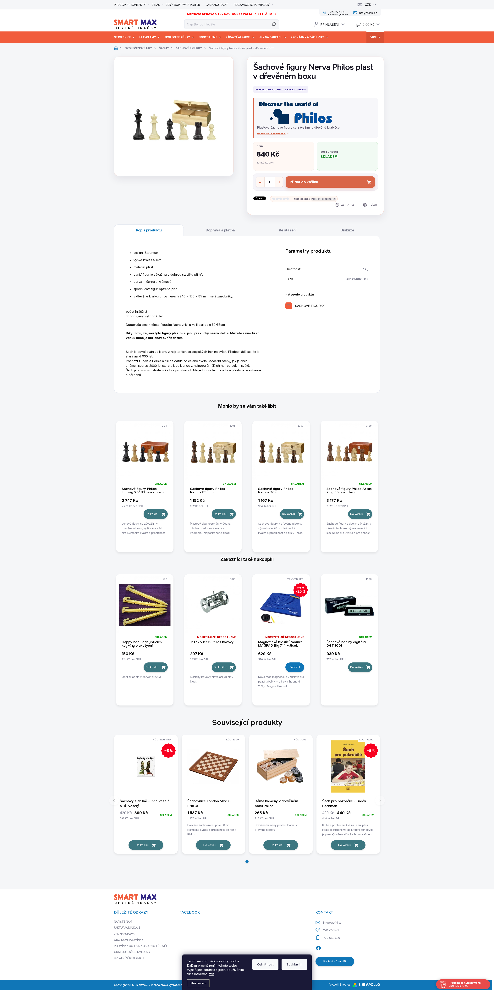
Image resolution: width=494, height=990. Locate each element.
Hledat (274, 24)
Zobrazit (294, 667)
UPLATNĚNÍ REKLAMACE (129, 958)
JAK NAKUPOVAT (217, 4)
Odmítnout (265, 964)
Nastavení (198, 983)
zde (211, 974)
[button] (247, 861)
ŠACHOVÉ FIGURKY (310, 306)
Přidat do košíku (304, 182)
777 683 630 (331, 937)
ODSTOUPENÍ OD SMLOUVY (132, 952)
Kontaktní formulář (334, 961)
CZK (368, 5)
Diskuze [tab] (347, 230)
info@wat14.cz (332, 922)
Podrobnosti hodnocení (323, 199)
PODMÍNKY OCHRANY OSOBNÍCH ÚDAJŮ (140, 946)
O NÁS (155, 4)
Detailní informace (271, 133)
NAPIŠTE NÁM (123, 921)
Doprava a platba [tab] (220, 230)
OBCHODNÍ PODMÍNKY (128, 939)
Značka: (295, 89)
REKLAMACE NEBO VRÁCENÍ (252, 4)
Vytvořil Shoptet (339, 984)
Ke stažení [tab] (288, 230)
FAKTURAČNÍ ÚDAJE (127, 927)
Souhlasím (294, 964)
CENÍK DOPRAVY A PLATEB (183, 4)
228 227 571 (331, 930)
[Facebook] (318, 947)
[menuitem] (124, 37)
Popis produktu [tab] (149, 230)
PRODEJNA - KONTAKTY (130, 4)
